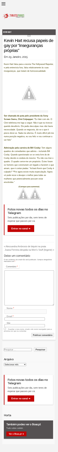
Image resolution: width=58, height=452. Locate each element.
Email (10, 316)
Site (8, 323)
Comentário (12, 266)
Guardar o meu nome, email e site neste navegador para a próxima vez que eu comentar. (28, 330)
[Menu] (3, 4)
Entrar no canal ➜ (20, 228)
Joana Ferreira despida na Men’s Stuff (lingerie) (29, 249)
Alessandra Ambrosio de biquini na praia (25, 246)
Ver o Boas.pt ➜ (16, 434)
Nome (10, 308)
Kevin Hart (7, 32)
